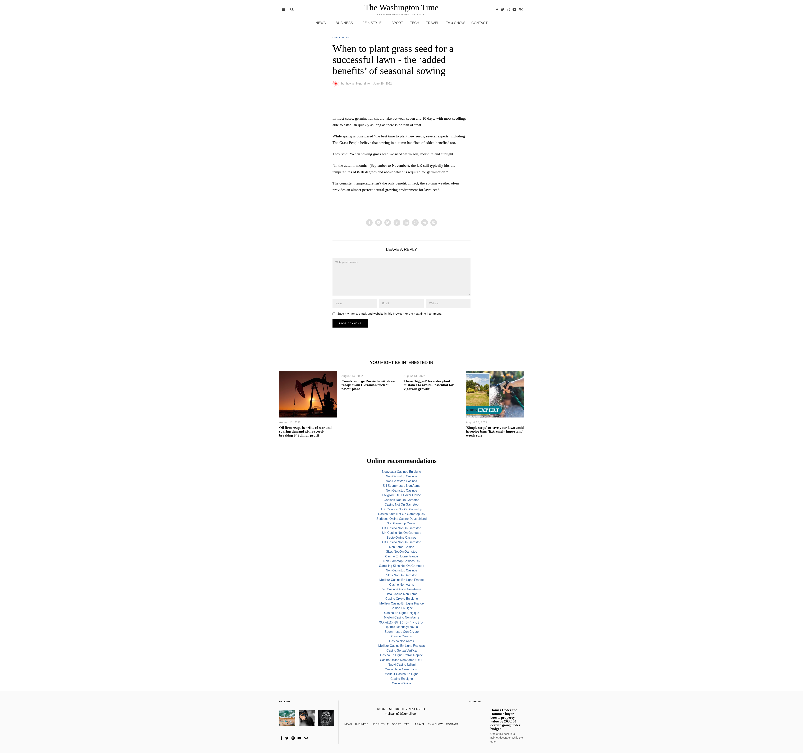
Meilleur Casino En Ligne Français (401, 645)
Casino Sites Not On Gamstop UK (401, 514)
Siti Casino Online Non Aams (401, 589)
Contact (479, 23)
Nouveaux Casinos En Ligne (401, 471)
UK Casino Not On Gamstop (401, 528)
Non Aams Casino (401, 547)
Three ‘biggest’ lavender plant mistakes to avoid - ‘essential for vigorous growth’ (429, 385)
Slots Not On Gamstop (401, 575)
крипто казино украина (401, 627)
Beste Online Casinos (401, 537)
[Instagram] (508, 9)
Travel (432, 23)
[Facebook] (497, 9)
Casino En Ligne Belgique (401, 613)
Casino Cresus (401, 636)
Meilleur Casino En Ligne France (401, 579)
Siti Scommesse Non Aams (402, 485)
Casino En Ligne (401, 608)
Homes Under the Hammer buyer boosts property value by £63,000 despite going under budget (505, 719)
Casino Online (401, 683)
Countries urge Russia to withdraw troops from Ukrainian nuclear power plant (368, 385)
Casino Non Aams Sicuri (401, 669)
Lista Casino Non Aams (401, 594)
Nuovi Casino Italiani (402, 664)
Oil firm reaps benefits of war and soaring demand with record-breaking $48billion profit (305, 431)
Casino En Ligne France (401, 556)
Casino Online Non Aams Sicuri (401, 660)
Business (344, 23)
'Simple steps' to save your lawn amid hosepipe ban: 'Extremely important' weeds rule (495, 431)
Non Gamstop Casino (401, 523)
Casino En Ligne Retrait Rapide (401, 655)
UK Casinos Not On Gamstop (401, 509)
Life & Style (371, 23)
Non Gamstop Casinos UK (401, 561)
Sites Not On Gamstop (401, 551)
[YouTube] (514, 9)
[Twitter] (502, 9)
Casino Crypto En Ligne (401, 598)
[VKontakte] (521, 9)
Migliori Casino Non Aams (401, 617)
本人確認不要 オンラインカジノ (401, 622)
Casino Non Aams (401, 584)
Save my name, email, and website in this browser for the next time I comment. (389, 313)
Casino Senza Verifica (401, 650)
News (321, 23)
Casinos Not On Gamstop (401, 500)
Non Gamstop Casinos (401, 476)
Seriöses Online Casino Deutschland (401, 518)
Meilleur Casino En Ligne (401, 674)
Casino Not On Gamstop (401, 504)
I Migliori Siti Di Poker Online (401, 495)
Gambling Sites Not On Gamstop (401, 565)
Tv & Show (455, 23)
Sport (397, 23)
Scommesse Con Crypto (402, 631)
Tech (414, 23)
